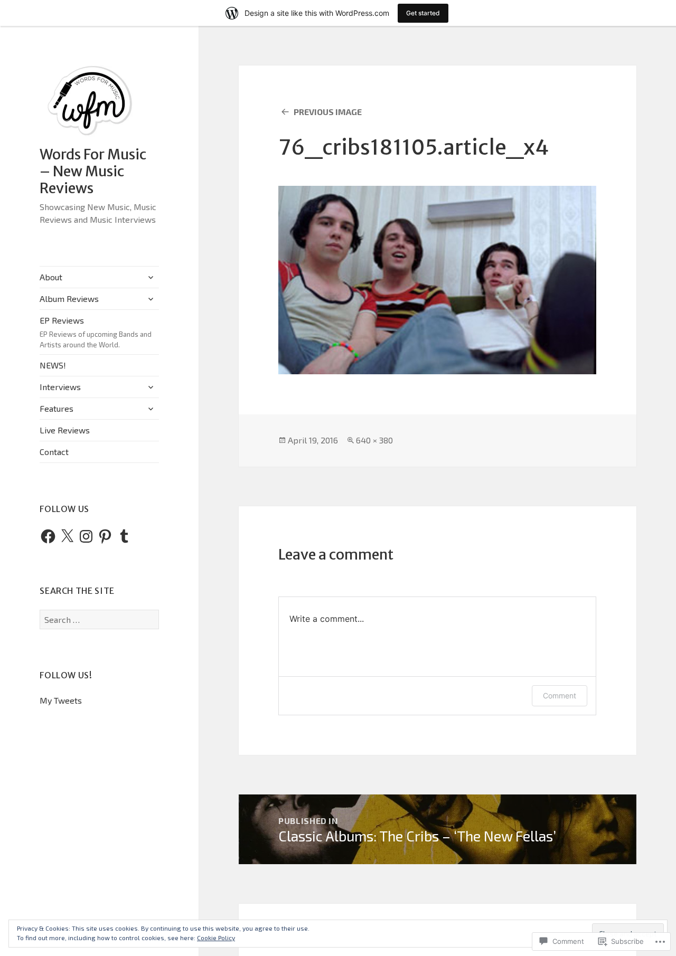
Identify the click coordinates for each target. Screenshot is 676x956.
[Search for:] (99, 619)
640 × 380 (374, 440)
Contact (54, 452)
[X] (67, 536)
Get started (423, 13)
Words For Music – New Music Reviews (93, 171)
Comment (559, 695)
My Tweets (61, 700)
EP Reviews (96, 332)
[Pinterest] (105, 536)
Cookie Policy (216, 937)
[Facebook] (48, 536)
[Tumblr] (124, 536)
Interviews (60, 387)
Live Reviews (65, 430)
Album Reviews (69, 299)
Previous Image (328, 112)
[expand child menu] (150, 277)
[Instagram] (86, 536)
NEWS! (53, 365)
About (51, 277)
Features (56, 408)
